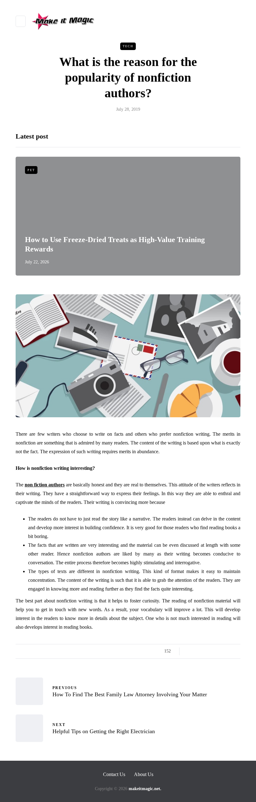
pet (31, 170)
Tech (128, 46)
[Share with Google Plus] (205, 651)
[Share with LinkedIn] (213, 651)
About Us (143, 774)
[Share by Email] (236, 651)
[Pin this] (221, 651)
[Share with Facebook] (190, 651)
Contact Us (114, 774)
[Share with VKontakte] (229, 651)
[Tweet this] (197, 651)
